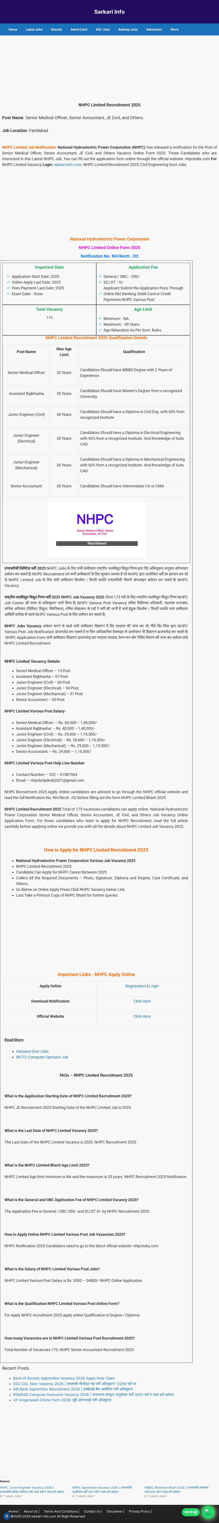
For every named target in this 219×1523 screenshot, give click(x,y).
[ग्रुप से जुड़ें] (208, 1512)
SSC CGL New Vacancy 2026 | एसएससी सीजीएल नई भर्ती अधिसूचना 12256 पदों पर (74, 1384)
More (174, 29)
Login (154, 986)
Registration (135, 986)
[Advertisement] (109, 67)
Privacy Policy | (140, 1511)
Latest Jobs (34, 29)
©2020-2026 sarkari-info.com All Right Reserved (48, 1516)
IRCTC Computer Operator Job (42, 1057)
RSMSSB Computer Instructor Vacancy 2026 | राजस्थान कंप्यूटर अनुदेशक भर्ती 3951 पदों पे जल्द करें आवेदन (93, 1395)
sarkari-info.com (67, 164)
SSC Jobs (103, 29)
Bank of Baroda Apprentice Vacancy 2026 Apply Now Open (64, 1378)
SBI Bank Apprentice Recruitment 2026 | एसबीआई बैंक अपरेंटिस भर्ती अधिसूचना (73, 1389)
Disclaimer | (116, 1511)
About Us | (32, 1511)
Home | (14, 1511)
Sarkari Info (109, 12)
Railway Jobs (128, 29)
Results (56, 29)
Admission (154, 29)
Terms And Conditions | (62, 1511)
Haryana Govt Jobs (32, 1051)
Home (13, 29)
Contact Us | (93, 1511)
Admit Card (79, 29)
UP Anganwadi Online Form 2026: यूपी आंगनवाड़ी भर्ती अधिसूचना (62, 1400)
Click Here (142, 1001)
